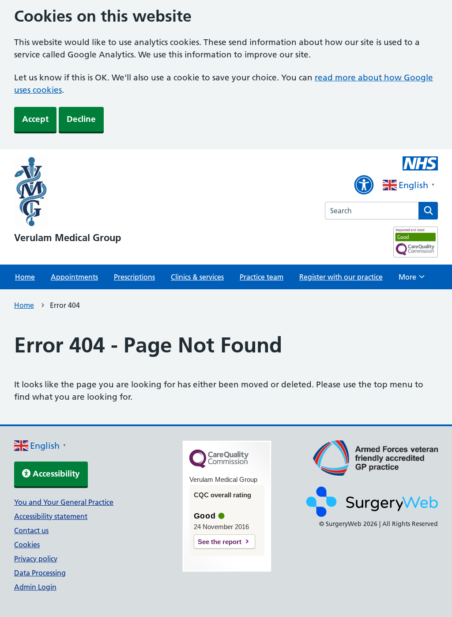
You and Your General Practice (63, 502)
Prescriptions (134, 277)
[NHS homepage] (67, 192)
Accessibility (55, 474)
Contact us (31, 530)
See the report (219, 541)
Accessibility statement (50, 516)
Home (25, 277)
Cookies (27, 544)
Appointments (74, 277)
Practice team (261, 277)
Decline (81, 119)
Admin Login (35, 587)
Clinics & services (197, 277)
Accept (35, 119)
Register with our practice (341, 277)
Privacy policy (35, 558)
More (412, 280)
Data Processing (40, 572)
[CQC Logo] (219, 465)
